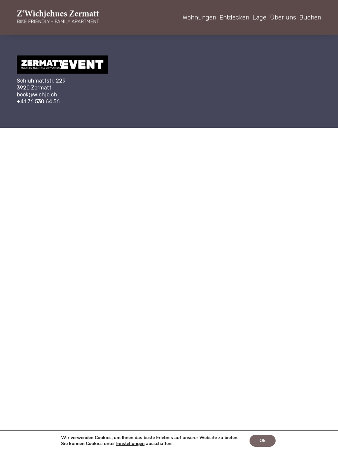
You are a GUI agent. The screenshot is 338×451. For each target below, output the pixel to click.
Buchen (310, 17)
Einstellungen (130, 444)
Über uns (283, 17)
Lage (259, 17)
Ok (262, 440)
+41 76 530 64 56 (38, 101)
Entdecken (234, 17)
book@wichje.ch (37, 94)
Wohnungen (199, 17)
